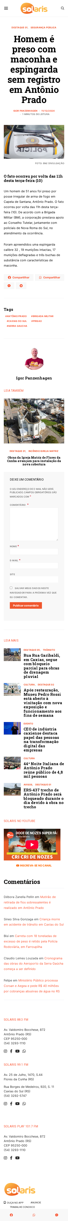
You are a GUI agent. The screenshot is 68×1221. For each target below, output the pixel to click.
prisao (37, 321)
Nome (14, 546)
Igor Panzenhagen (25, 110)
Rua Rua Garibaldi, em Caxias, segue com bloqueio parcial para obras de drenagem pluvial (42, 666)
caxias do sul (17, 321)
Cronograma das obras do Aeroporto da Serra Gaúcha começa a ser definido (33, 963)
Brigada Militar (43, 316)
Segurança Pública (43, 27)
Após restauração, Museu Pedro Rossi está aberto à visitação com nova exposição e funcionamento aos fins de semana (43, 703)
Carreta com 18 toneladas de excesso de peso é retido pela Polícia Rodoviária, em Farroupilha (30, 941)
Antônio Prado (17, 316)
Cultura (29, 684)
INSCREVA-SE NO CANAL (35, 865)
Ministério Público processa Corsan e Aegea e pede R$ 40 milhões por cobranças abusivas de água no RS (32, 985)
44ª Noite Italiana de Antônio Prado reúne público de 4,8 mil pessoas (44, 770)
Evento (28, 723)
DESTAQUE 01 (20, 27)
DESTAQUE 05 (32, 649)
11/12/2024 (48, 110)
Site (12, 574)
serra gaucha (17, 326)
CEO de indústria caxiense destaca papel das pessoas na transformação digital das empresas (41, 740)
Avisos (28, 784)
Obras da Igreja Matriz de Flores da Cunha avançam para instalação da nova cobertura (34, 460)
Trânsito (49, 649)
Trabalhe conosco (22, 1206)
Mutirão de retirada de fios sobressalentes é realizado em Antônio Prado (30, 902)
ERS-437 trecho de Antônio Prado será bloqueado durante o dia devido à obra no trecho (44, 798)
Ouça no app (15, 1202)
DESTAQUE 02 (46, 684)
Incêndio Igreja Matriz (43, 451)
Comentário (18, 504)
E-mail (15, 560)
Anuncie (36, 1202)
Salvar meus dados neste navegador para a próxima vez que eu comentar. (33, 593)
